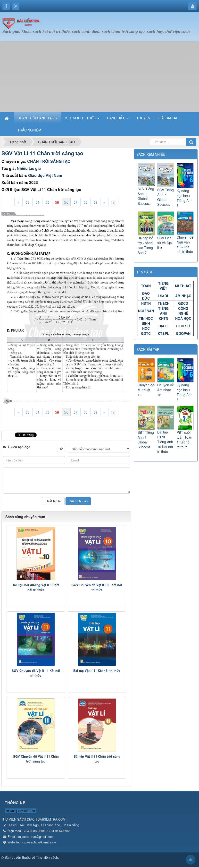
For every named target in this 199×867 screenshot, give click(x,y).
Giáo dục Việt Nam (45, 175)
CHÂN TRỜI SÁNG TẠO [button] (36, 117)
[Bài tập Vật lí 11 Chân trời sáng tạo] (97, 725)
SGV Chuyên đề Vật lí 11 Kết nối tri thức (36, 673)
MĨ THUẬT (183, 285)
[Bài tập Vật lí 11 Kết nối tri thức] (97, 639)
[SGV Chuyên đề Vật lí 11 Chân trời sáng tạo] (36, 725)
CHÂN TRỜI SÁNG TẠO (48, 161)
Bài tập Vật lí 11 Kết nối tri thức (96, 670)
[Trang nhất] (7, 118)
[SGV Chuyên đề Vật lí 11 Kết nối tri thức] (36, 639)
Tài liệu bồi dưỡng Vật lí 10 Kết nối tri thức (35, 587)
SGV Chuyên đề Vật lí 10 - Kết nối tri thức (97, 587)
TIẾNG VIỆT (163, 286)
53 (27, 202)
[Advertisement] (99, 75)
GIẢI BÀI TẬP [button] (168, 117)
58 (85, 202)
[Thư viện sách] (23, 22)
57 (75, 202)
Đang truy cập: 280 (22, 810)
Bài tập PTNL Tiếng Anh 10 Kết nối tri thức (165, 442)
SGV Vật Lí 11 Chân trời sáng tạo (42, 153)
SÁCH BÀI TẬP (147, 349)
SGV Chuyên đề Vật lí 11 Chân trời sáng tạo (36, 758)
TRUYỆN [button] (143, 117)
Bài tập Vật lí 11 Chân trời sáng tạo (97, 758)
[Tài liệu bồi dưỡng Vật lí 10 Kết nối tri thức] (36, 553)
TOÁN (146, 285)
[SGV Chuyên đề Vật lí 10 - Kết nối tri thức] (97, 553)
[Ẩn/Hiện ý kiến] (61, 448)
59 (95, 202)
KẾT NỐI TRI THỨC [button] (81, 117)
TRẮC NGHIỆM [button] (29, 130)
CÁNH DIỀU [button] (116, 117)
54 (37, 202)
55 (47, 202)
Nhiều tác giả (29, 168)
